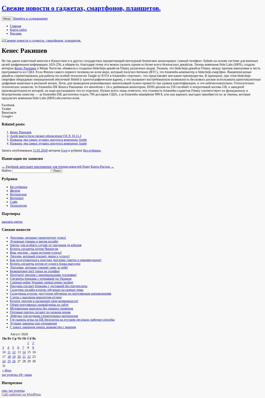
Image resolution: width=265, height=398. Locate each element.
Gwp (64, 150)
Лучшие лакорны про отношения (33, 323)
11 (9, 352)
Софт (13, 202)
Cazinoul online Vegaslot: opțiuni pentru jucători (41, 282)
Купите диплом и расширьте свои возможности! (44, 301)
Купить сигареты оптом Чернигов (34, 249)
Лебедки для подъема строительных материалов (44, 316)
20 (19, 356)
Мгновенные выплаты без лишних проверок (41, 308)
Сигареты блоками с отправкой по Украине (41, 278)
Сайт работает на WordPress (21, 394)
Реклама (16, 33)
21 (24, 356)
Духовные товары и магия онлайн (34, 241)
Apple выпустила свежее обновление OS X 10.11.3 (45, 136)
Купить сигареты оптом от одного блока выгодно (45, 263)
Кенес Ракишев (25, 68)
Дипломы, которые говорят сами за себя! (39, 267)
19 (14, 356)
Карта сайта (18, 29)
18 (9, 356)
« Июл (6, 370)
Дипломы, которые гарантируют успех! (38, 237)
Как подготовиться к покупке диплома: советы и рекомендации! (55, 260)
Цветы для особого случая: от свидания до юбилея (45, 245)
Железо (15, 190)
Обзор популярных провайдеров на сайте (39, 304)
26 (14, 361)
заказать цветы (12, 221)
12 (14, 352)
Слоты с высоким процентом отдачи (36, 297)
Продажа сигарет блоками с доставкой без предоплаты (48, 286)
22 (29, 356)
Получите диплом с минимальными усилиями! (43, 275)
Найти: (7, 170)
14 (24, 352)
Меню (7, 18)
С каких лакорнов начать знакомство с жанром (43, 327)
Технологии (18, 205)
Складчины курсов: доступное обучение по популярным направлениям (60, 293)
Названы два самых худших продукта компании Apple (48, 139)
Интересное (18, 194)
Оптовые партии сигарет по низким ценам (40, 312)
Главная (15, 26)
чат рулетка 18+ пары (17, 374)
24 (4, 361)
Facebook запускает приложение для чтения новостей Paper (46, 166)
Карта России (102, 166)
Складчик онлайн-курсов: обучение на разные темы (46, 290)
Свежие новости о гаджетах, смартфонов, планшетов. (81, 8)
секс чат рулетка (13, 390)
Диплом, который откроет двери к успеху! (40, 256)
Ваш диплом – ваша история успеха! (36, 252)
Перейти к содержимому (30, 18)
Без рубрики (92, 150)
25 (9, 361)
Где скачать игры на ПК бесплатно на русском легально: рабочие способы (62, 319)
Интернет (17, 198)
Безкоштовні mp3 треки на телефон (35, 271)
